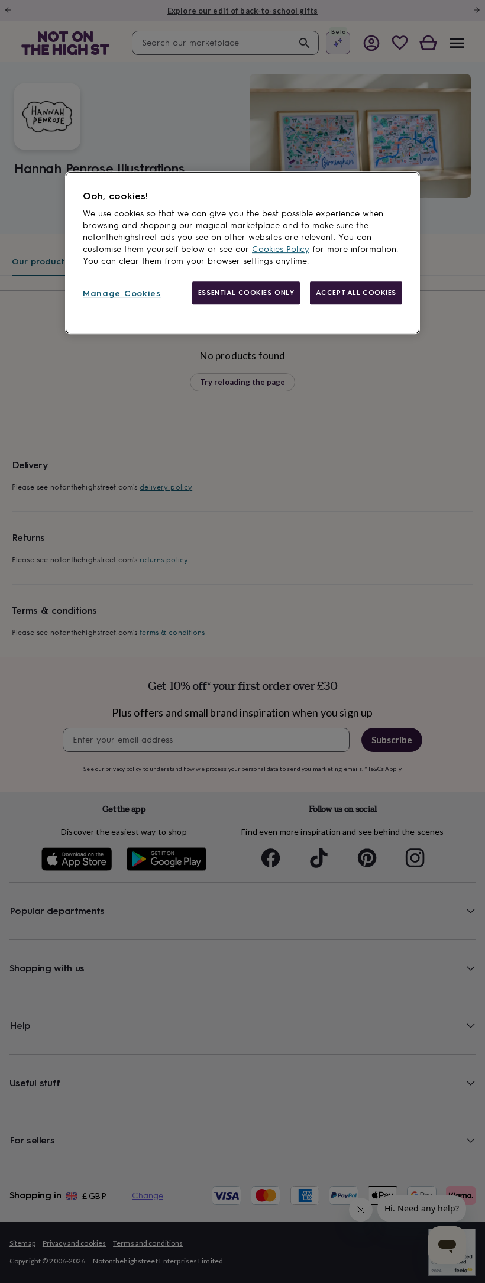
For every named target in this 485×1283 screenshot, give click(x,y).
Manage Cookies (122, 294)
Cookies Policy (280, 249)
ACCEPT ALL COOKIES (356, 293)
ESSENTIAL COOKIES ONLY (246, 293)
